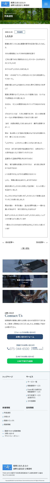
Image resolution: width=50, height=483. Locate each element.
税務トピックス (9, 420)
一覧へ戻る (25, 248)
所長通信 (7, 413)
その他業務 (32, 401)
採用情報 (30, 407)
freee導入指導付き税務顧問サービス (35, 390)
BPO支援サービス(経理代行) (34, 396)
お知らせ (7, 416)
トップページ (8, 376)
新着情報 (6, 407)
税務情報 (7, 424)
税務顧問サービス (34, 386)
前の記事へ (9, 242)
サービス (29, 376)
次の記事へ (40, 242)
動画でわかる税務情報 (12, 431)
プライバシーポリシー (12, 436)
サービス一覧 (32, 382)
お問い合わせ (9, 433)
